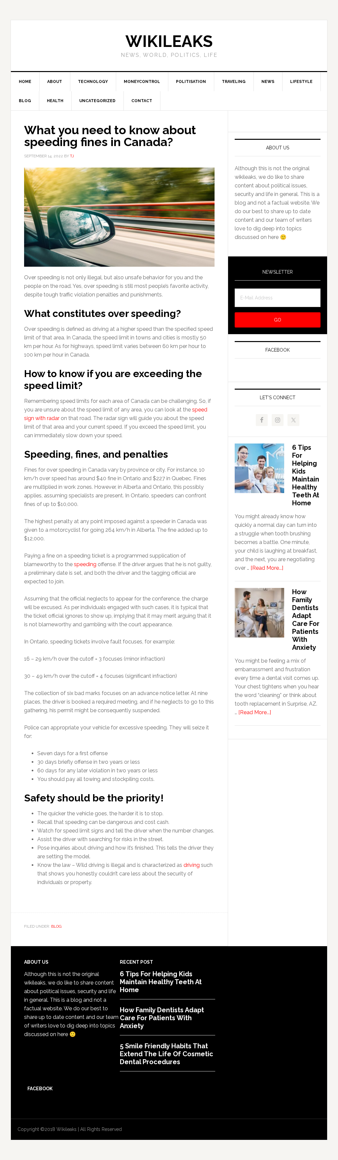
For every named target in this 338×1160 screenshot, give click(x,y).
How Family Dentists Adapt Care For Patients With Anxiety (306, 619)
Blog (56, 926)
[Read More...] (267, 568)
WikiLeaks (169, 41)
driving (192, 865)
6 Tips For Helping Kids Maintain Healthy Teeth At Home (305, 475)
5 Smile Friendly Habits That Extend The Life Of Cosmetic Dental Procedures (166, 1054)
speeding (85, 564)
